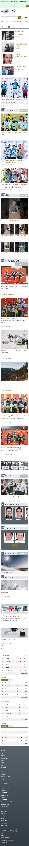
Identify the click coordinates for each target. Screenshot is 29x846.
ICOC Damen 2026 (4, 792)
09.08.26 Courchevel (14, 655)
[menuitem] (26, 17)
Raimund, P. (8, 661)
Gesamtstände (3, 757)
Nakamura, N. (7, 682)
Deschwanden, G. (9, 670)
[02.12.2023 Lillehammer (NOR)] (14, 564)
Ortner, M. (7, 667)
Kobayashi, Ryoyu (4, 811)
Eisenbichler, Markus (4, 806)
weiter (2, 599)
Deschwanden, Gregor (5, 804)
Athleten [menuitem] (23, 21)
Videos (2, 771)
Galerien (2, 772)
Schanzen (2, 762)
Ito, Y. (7, 704)
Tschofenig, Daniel (4, 823)
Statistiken (2, 760)
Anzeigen (14, 545)
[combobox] (9, 542)
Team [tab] (11, 680)
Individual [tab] (4, 680)
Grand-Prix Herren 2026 (5, 787)
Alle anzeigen (24, 110)
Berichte (14, 467)
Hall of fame (3, 779)
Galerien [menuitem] (2, 24)
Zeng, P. (7, 710)
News (2, 753)
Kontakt (2, 833)
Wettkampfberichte (4, 758)
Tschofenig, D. (8, 658)
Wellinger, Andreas (4, 825)
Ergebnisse (23, 467)
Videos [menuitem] (17, 24)
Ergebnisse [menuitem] (11, 21)
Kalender (6, 467)
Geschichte (3, 764)
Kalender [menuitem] (18, 21)
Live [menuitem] (6, 21)
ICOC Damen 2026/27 (5, 799)
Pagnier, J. (7, 735)
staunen (2, 623)
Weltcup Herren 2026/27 (5, 794)
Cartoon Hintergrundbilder (5, 776)
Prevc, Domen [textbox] (18, 542)
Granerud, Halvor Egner (5, 808)
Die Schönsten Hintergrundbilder (10, 616)
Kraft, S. (7, 664)
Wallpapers (3, 774)
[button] (8, 501)
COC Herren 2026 (4, 790)
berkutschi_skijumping (6, 294)
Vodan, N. (7, 740)
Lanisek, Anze (3, 815)
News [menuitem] (2, 21)
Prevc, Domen (3, 818)
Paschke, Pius (3, 816)
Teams (2, 778)
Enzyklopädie (4, 592)
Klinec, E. (7, 716)
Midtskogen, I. (8, 713)
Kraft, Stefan (3, 813)
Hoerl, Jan (2, 809)
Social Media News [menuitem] (5, 26)
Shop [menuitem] (21, 24)
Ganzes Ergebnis (24, 673)
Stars (1, 781)
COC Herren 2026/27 (4, 797)
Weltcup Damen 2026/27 (5, 795)
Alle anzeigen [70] (23, 553)
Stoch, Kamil (3, 822)
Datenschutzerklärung (5, 837)
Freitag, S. (7, 707)
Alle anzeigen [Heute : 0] (21, 264)
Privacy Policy (14, 3)
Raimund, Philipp (4, 820)
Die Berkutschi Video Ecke (8, 639)
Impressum (3, 835)
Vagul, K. (6, 694)
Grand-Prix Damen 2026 (5, 788)
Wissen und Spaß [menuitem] (10, 24)
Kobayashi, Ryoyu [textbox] (7, 542)
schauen (2, 648)
